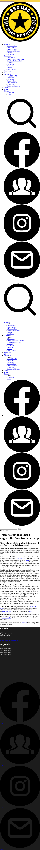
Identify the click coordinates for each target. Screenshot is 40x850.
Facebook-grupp (7, 611)
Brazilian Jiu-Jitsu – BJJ (14, 61)
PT (4, 72)
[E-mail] (22, 277)
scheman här (21, 558)
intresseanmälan (6, 618)
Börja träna (7, 44)
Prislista (9, 52)
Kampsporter (7, 56)
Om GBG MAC (12, 76)
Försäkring (10, 79)
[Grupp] (22, 204)
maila (27, 560)
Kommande (10, 92)
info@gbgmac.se (5, 640)
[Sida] (22, 167)
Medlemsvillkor (12, 49)
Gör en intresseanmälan (7, 1)
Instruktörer (10, 66)
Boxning (10, 62)
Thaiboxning (11, 57)
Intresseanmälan (12, 46)
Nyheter (6, 89)
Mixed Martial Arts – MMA (15, 59)
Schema (6, 87)
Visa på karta (14, 640)
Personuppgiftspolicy (13, 51)
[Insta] (22, 240)
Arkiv (9, 94)
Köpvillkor (10, 84)
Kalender (6, 91)
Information (7, 74)
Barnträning (10, 54)
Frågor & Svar (11, 47)
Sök (19, 528)
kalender (24, 623)
